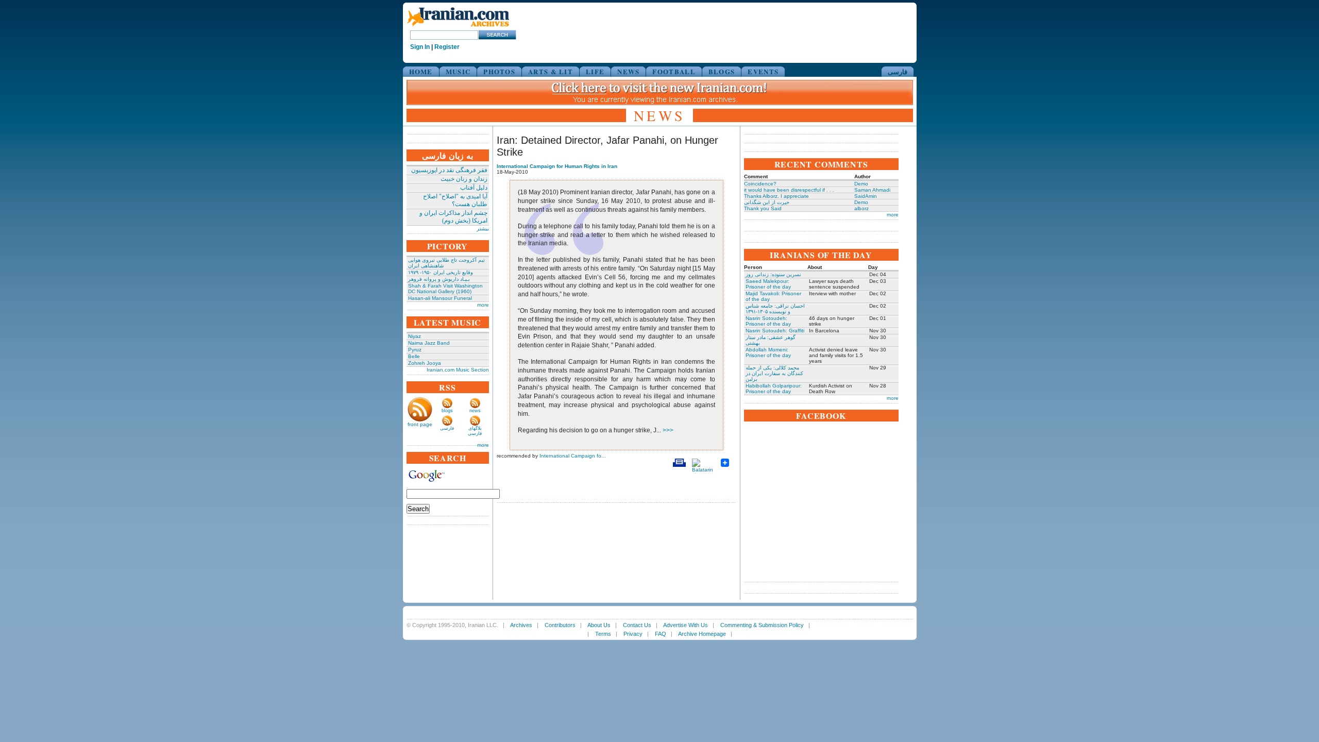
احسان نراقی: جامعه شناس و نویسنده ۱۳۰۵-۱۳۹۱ (775, 308)
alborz (861, 208)
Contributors (560, 625)
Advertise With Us (685, 625)
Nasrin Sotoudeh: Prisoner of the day (768, 321)
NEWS (628, 71)
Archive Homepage (702, 634)
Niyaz (414, 336)
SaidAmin (865, 196)
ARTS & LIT (550, 71)
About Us (599, 625)
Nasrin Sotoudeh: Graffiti (775, 330)
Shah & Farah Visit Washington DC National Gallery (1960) (445, 288)
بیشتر (483, 228)
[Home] (458, 27)
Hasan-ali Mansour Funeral (440, 298)
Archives (521, 625)
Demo (861, 184)
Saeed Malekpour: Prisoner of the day (768, 284)
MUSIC (458, 71)
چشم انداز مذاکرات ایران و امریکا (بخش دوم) (453, 216)
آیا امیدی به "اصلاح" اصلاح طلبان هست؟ (455, 200)
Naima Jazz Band (429, 343)
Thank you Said (763, 208)
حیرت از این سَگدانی (766, 202)
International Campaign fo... (572, 456)
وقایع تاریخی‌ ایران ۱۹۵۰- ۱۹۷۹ (440, 272)
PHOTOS (499, 71)
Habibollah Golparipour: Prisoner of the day (774, 388)
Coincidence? (760, 184)
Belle (414, 356)
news (475, 410)
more (483, 305)
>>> (667, 430)
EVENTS (763, 71)
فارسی (897, 71)
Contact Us (637, 625)
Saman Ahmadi (872, 190)
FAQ (660, 634)
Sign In (420, 46)
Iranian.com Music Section (458, 370)
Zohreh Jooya (424, 363)
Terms (603, 634)
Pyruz (414, 349)
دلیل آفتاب (473, 187)
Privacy (632, 634)
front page (420, 424)
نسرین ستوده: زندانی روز (773, 274)
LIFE (595, 71)
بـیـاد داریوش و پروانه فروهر (439, 279)
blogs (447, 410)
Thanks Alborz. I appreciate (776, 196)
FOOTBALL (673, 71)
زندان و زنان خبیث (464, 178)
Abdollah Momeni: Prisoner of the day (768, 352)
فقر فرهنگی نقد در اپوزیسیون (449, 170)
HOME (421, 71)
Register (447, 46)
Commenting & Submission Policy (762, 625)
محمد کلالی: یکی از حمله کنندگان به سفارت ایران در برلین (774, 373)
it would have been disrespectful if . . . (789, 190)
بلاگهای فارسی (475, 431)
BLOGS (721, 71)
